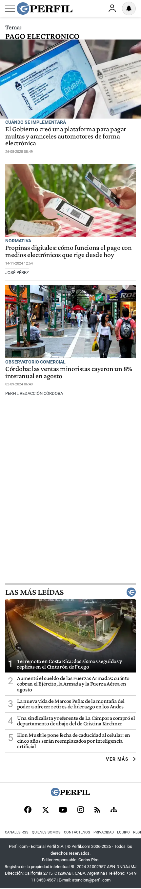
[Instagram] (80, 810)
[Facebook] (27, 810)
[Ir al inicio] (44, 8)
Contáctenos (77, 832)
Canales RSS (17, 832)
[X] (45, 810)
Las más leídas (34, 592)
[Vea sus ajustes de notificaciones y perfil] (128, 8)
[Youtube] (63, 810)
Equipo (123, 832)
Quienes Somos (46, 832)
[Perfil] (70, 794)
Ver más (117, 759)
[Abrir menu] (10, 8)
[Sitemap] (114, 810)
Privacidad (103, 832)
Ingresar (112, 8)
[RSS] (97, 810)
